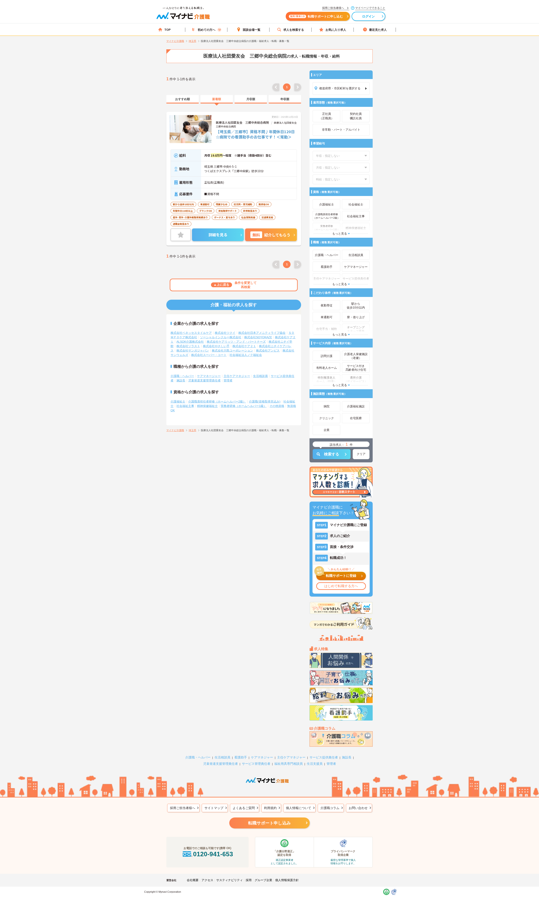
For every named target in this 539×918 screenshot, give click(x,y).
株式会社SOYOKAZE (258, 337)
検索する (331, 454)
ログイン (368, 16)
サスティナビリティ (229, 880)
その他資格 (277, 406)
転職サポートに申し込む (316, 16)
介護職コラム (329, 808)
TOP (167, 29)
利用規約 (270, 808)
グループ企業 (263, 880)
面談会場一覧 (251, 29)
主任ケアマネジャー (237, 376)
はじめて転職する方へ (341, 586)
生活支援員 (315, 763)
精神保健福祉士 (207, 406)
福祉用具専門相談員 (288, 763)
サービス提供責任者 (324, 757)
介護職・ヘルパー (182, 376)
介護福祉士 (178, 401)
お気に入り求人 (336, 29)
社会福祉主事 (185, 406)
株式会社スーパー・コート (209, 355)
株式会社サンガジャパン (192, 350)
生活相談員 (260, 376)
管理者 (228, 380)
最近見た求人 (378, 29)
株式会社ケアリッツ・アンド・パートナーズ (236, 341)
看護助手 (240, 757)
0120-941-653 (213, 854)
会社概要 (193, 880)
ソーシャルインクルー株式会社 (220, 337)
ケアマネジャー (262, 757)
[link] (182, 99)
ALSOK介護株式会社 (190, 341)
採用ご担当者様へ (182, 808)
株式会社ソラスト (188, 346)
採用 (249, 880)
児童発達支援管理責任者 (204, 380)
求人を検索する (293, 29)
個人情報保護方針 (287, 880)
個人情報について (298, 808)
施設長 (180, 380)
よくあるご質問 (244, 808)
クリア (361, 454)
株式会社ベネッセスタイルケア (191, 332)
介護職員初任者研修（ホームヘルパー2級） (217, 401)
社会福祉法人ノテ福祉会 (245, 355)
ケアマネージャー (209, 376)
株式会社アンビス (268, 350)
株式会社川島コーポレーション (232, 350)
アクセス (207, 880)
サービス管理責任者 (256, 763)
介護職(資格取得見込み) (264, 401)
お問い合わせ (358, 808)
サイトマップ (213, 808)
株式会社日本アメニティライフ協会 (262, 332)
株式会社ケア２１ (244, 346)
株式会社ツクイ (225, 332)
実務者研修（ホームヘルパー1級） (244, 406)
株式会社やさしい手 (216, 346)
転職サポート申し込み (269, 823)
